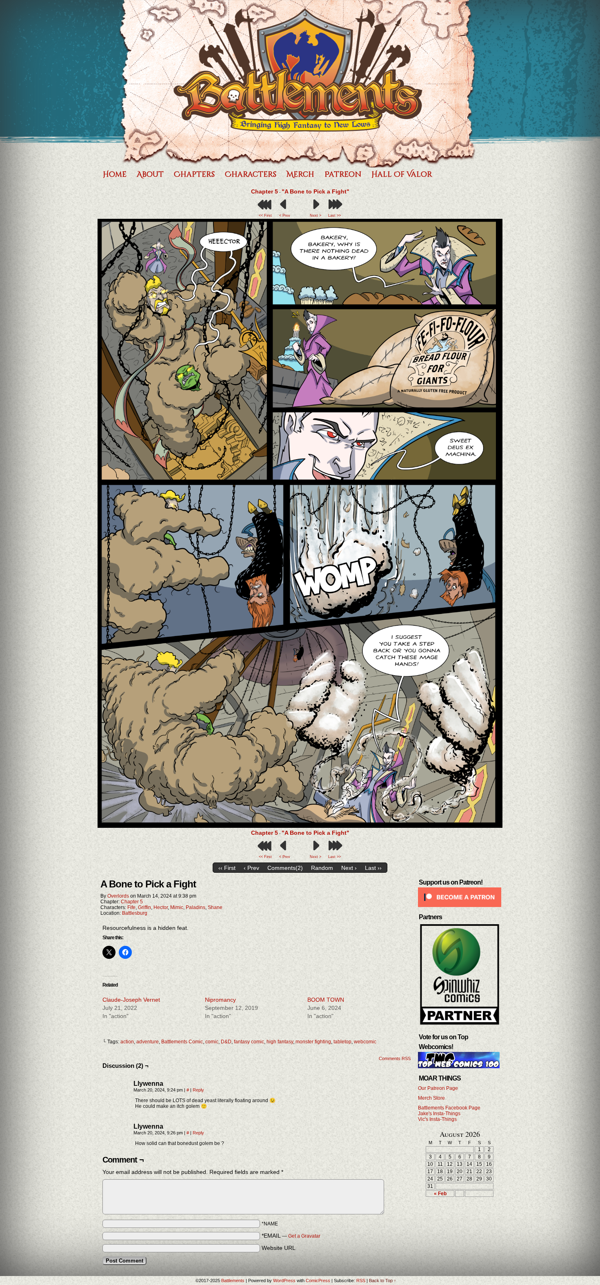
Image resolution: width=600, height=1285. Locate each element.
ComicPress (318, 1280)
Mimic (176, 907)
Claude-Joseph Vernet (131, 999)
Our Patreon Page (438, 1088)
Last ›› (373, 868)
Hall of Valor (401, 174)
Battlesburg (134, 913)
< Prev (284, 215)
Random (322, 868)
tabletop (342, 1042)
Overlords (118, 896)
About (150, 174)
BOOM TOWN (325, 999)
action (127, 1042)
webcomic (365, 1042)
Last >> (334, 215)
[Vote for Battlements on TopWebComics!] (459, 1066)
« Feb (440, 1193)
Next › (349, 868)
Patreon (342, 174)
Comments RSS (395, 1058)
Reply (198, 1089)
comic (211, 1042)
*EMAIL (291, 1235)
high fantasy (280, 1042)
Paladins (195, 907)
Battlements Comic (182, 1042)
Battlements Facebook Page (449, 1108)
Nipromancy (220, 999)
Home (115, 174)
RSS (360, 1280)
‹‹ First (227, 868)
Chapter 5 (264, 191)
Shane (215, 907)
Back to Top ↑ (382, 1280)
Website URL (279, 1248)
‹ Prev (251, 868)
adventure (147, 1042)
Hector (160, 907)
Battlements (298, 83)
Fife (131, 907)
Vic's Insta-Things (437, 1119)
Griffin (144, 907)
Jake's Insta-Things (439, 1113)
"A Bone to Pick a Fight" (315, 191)
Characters (250, 174)
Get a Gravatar (304, 1236)
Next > (315, 215)
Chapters (194, 174)
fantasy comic (249, 1042)
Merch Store (431, 1098)
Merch (300, 174)
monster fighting (313, 1042)
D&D (226, 1042)
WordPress (284, 1280)
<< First (265, 215)
